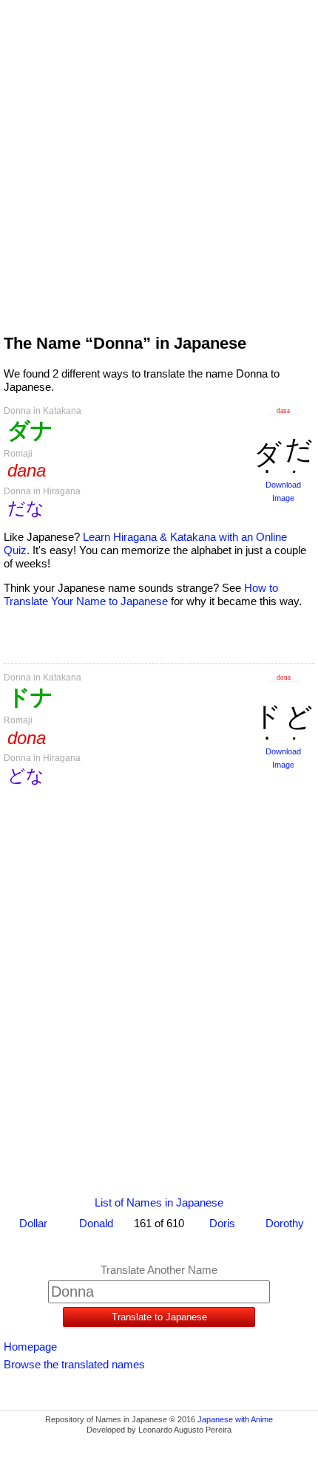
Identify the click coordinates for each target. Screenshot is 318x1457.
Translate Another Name (159, 1269)
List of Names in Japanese (159, 1202)
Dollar (33, 1223)
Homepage (30, 1346)
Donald (96, 1223)
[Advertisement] (159, 160)
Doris (222, 1223)
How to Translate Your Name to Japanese (141, 594)
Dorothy (284, 1223)
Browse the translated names (74, 1364)
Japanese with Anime (235, 1419)
